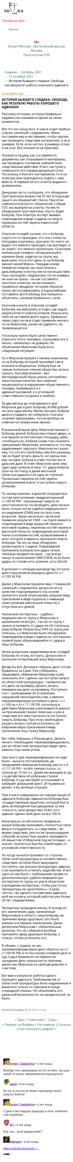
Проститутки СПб (36, 55)
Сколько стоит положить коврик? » (44, 1026)
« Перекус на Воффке (18, 1024)
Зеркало (14, 29)
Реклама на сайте (14, 21)
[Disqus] (36, 1106)
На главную (46, 1024)
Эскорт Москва (19, 46)
